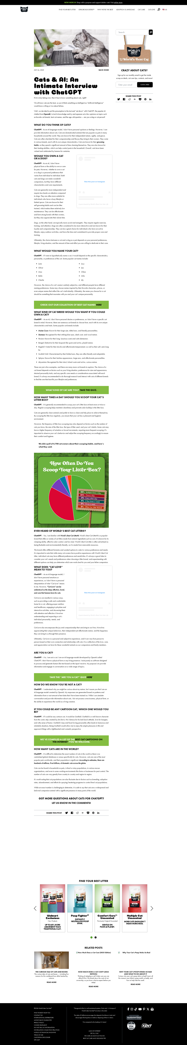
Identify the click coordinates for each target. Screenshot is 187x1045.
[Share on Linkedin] (98, 813)
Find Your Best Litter (67, 9)
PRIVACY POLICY (39, 1023)
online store (118, 2)
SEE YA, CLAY (94, 1033)
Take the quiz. (88, 390)
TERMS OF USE (38, 1035)
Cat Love (151, 9)
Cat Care (141, 9)
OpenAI (47, 114)
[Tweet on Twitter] (66, 813)
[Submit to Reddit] (77, 813)
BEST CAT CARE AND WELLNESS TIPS (94, 1038)
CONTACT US (38, 1015)
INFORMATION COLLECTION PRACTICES (46, 1030)
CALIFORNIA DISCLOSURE (42, 1037)
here (99, 304)
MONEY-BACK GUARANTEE (43, 1020)
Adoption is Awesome (125, 9)
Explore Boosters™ (86, 9)
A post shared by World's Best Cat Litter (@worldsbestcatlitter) (100, 204)
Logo (26, 9)
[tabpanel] (52, 908)
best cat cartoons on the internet (78, 740)
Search (159, 9)
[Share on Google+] (82, 813)
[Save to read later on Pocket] (88, 813)
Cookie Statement (40, 1025)
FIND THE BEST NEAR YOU (42, 1013)
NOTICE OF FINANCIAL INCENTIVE (45, 1032)
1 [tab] (91, 937)
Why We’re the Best (105, 9)
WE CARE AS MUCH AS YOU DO (94, 1036)
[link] (52, 908)
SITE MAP (37, 1040)
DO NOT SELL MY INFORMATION (44, 1027)
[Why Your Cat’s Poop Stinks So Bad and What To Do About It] (135, 960)
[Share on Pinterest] (93, 813)
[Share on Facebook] (71, 813)
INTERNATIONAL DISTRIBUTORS (44, 1018)
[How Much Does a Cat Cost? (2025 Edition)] (93, 960)
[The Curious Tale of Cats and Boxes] (51, 960)
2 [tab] (95, 937)
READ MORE (51, 982)
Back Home (104, 70)
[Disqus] (71, 847)
